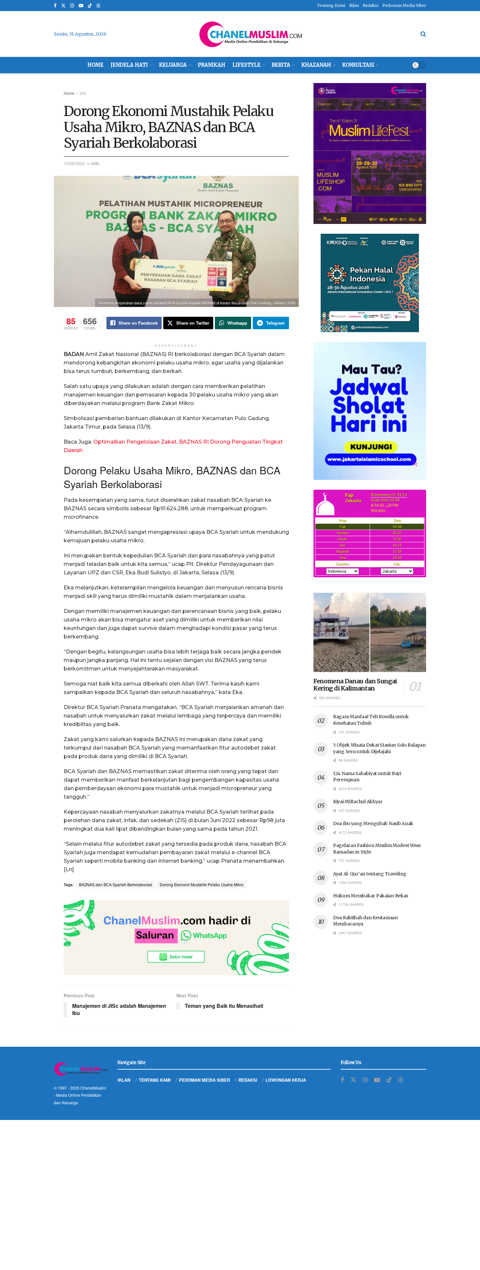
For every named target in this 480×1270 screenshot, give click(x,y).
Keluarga (173, 65)
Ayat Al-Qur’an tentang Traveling (370, 874)
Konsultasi (358, 65)
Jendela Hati (129, 65)
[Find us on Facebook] (55, 5)
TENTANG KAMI (155, 1080)
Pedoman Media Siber (404, 5)
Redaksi (370, 5)
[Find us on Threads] (98, 5)
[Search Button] (423, 34)
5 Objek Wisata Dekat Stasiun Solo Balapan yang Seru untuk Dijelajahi (379, 748)
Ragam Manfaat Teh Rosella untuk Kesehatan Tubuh (370, 720)
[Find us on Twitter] (63, 5)
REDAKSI (247, 1080)
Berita (281, 65)
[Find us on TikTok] (90, 5)
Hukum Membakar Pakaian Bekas (370, 896)
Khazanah (316, 65)
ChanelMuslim (93, 1088)
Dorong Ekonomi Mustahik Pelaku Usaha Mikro (202, 884)
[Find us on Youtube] (81, 5)
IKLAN (124, 1080)
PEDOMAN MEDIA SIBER (204, 1080)
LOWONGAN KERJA (285, 1080)
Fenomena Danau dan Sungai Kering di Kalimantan (355, 684)
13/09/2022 (74, 163)
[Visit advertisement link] (176, 937)
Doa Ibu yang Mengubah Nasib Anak (373, 823)
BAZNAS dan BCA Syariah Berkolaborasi (115, 884)
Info (83, 93)
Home (96, 65)
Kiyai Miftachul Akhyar (358, 801)
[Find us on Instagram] (72, 5)
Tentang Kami (331, 5)
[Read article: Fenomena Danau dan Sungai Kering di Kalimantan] (369, 632)
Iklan (354, 5)
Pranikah (211, 65)
